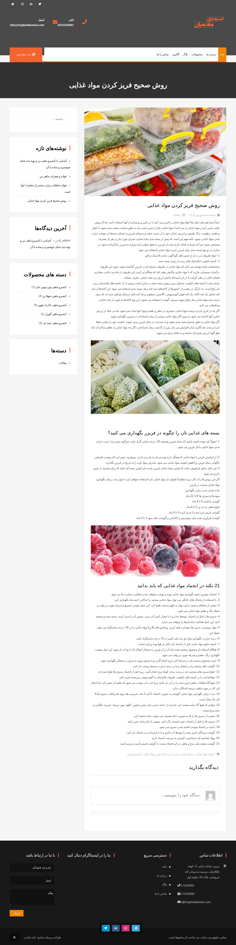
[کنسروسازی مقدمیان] (209, 27)
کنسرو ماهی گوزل (56, 314)
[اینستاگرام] (22, 4)
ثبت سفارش (24, 54)
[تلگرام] (14, 4)
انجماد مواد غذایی (205, 754)
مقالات (176, 215)
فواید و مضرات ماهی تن (53, 176)
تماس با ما (163, 54)
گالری (175, 54)
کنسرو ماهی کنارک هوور (52, 305)
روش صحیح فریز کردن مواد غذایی (47, 200)
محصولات (197, 54)
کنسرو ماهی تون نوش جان (51, 287)
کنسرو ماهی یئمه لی (55, 323)
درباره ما (211, 54)
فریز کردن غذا (170, 754)
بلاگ (185, 54)
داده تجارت (30, 937)
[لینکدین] (31, 4)
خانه (222, 54)
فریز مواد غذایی (152, 754)
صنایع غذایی (187, 754)
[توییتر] (40, 4)
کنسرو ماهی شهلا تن (55, 296)
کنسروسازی (134, 754)
